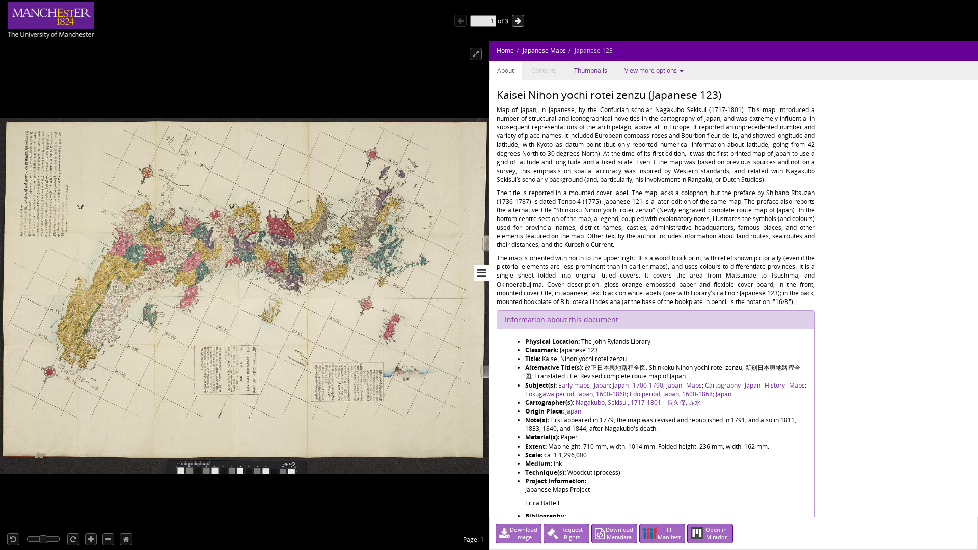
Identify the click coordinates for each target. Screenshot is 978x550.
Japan (723, 394)
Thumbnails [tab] (590, 70)
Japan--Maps (684, 385)
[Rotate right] (73, 539)
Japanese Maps (544, 50)
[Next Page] (518, 21)
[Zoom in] (91, 539)
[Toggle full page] (476, 54)
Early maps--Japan (584, 385)
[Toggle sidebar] (481, 273)
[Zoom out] (108, 539)
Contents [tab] (544, 70)
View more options (651, 70)
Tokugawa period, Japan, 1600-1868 (576, 394)
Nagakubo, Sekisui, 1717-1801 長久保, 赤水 (638, 402)
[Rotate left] (13, 539)
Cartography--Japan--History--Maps (755, 385)
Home (505, 50)
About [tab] (505, 70)
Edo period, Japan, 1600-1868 (671, 394)
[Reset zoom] (126, 539)
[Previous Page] (460, 21)
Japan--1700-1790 (638, 385)
